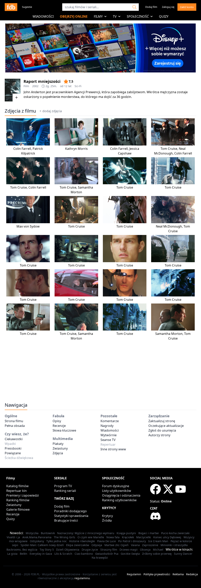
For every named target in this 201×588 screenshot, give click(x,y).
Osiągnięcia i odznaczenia (121, 495)
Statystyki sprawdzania (71, 516)
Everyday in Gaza (41, 553)
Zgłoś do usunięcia (162, 430)
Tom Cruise (169, 148)
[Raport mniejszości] (12, 90)
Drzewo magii (129, 549)
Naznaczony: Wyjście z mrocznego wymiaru (85, 533)
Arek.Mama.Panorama (36, 537)
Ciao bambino (84, 553)
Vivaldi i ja (13, 537)
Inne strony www (113, 449)
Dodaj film (151, 7)
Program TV (63, 486)
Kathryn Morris (76, 148)
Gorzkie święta (130, 553)
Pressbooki (13, 448)
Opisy (57, 421)
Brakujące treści (66, 520)
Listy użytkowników (116, 491)
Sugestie (27, 7)
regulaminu (82, 578)
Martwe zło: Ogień (116, 545)
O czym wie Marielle (91, 537)
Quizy (163, 16)
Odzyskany (37, 541)
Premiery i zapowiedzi (22, 495)
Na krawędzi (100, 557)
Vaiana (135, 545)
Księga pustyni (126, 533)
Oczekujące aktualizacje (166, 426)
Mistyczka (32, 533)
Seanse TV (108, 440)
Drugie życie (90, 549)
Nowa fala (113, 537)
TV (115, 16)
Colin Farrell (22, 148)
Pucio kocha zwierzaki (175, 533)
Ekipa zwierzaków (77, 545)
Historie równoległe (82, 541)
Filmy (98, 16)
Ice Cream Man (158, 541)
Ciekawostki (14, 439)
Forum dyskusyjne (115, 486)
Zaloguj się (168, 7)
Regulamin (134, 574)
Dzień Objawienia (67, 549)
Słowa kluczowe (64, 430)
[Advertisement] (100, 368)
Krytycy (107, 516)
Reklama (178, 574)
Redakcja (192, 574)
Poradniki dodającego (70, 511)
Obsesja (145, 549)
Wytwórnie (108, 435)
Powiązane (13, 453)
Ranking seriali (65, 491)
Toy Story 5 (47, 549)
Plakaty (58, 444)
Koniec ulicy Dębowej (167, 537)
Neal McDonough (169, 226)
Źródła (107, 520)
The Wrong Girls (64, 537)
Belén (23, 553)
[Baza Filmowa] (11, 7)
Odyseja (96, 545)
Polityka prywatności (156, 574)
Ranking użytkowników (119, 500)
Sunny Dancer (183, 553)
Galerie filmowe (18, 509)
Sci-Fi (78, 86)
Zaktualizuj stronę (161, 421)
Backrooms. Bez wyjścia (21, 549)
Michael (158, 549)
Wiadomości (43, 16)
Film (26, 86)
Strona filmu (14, 421)
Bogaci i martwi (148, 533)
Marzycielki (143, 537)
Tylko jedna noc (56, 541)
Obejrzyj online (74, 16)
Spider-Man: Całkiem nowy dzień (42, 545)
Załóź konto (187, 7)
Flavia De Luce (106, 541)
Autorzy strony (159, 435)
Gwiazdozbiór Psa (106, 553)
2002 (35, 86)
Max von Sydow (28, 226)
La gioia (12, 553)
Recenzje (59, 426)
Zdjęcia (58, 453)
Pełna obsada (15, 426)
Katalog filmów (17, 486)
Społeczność (138, 16)
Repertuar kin (16, 491)
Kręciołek (128, 537)
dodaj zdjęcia (52, 111)
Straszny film (108, 549)
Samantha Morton (169, 333)
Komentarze (109, 421)
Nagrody (106, 426)
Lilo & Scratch (63, 553)
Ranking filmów (17, 500)
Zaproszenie (150, 545)
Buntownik (48, 533)
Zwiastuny (60, 448)
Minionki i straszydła (174, 545)
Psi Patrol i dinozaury (132, 541)
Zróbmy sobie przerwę (157, 553)
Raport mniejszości (42, 81)
